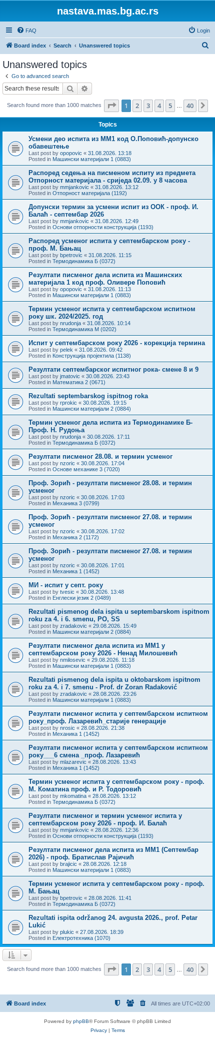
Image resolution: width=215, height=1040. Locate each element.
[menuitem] (26, 31)
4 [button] (159, 105)
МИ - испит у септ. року (65, 585)
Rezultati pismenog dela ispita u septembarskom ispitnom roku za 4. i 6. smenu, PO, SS (119, 615)
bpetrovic (71, 255)
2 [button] (137, 105)
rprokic (68, 403)
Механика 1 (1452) (76, 571)
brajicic (68, 864)
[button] (111, 106)
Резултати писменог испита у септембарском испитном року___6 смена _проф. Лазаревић (118, 751)
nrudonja (70, 323)
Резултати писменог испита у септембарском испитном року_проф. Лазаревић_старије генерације (118, 717)
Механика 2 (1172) (75, 537)
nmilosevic (73, 660)
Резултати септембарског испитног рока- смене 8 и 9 (113, 369)
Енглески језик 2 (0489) (81, 598)
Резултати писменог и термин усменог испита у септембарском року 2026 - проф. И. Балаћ (105, 819)
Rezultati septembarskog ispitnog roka (88, 396)
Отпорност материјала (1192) (89, 193)
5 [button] (170, 105)
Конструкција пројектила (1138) (91, 356)
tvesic (67, 592)
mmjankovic (74, 187)
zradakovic (73, 626)
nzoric (67, 463)
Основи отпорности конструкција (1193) (103, 227)
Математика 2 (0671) (79, 382)
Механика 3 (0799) (76, 503)
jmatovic (70, 376)
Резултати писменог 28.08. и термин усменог (100, 456)
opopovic (71, 153)
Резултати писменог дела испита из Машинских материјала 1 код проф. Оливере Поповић (105, 278)
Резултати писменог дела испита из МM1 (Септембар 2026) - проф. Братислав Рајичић (113, 853)
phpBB (81, 1021)
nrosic (67, 728)
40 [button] (190, 105)
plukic (67, 932)
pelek (66, 350)
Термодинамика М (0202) (84, 329)
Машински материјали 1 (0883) (91, 159)
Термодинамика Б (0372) (84, 261)
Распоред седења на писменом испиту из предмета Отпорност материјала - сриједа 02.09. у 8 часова (112, 176)
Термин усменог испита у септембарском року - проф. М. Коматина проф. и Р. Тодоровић (116, 785)
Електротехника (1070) (81, 938)
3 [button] (148, 105)
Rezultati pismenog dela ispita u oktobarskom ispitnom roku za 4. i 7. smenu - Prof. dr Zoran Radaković (114, 683)
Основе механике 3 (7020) (86, 469)
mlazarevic (73, 762)
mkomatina (73, 796)
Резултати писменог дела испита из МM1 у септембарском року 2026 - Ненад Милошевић (103, 649)
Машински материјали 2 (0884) (91, 409)
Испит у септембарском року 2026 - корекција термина (116, 343)
